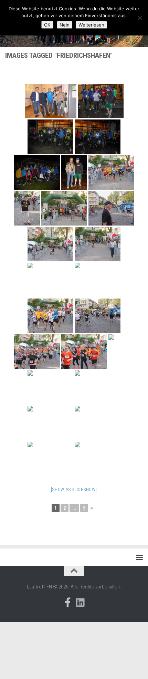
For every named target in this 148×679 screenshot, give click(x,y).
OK (47, 25)
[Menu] (139, 557)
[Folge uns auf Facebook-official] (68, 602)
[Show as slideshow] (74, 489)
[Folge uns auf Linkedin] (80, 602)
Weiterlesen (91, 25)
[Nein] (139, 17)
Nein (65, 25)
